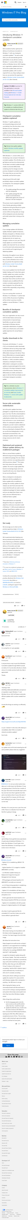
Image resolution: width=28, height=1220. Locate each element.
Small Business (4, 1155)
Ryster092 (8, 779)
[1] (14, 55)
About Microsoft (5, 1190)
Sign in (8, 1045)
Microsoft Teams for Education (7, 1118)
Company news (5, 1192)
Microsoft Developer (6, 1165)
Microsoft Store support (6, 1093)
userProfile (11, 615)
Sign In (24, 2)
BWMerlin (5, 784)
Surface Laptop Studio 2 (6, 1068)
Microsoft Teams (5, 1150)
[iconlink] (5, 621)
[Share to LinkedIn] (6, 1056)
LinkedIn (5, 584)
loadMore (4, 1027)
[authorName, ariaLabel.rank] (5, 44)
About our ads (16, 1216)
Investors (3, 1197)
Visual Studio (4, 1180)
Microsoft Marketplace (6, 1175)
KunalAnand (8, 656)
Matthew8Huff (9, 631)
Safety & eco (4, 1216)
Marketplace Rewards (6, 1178)
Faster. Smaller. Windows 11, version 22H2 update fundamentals (13, 395)
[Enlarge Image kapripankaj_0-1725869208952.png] (14, 762)
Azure (3, 1162)
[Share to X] (11, 1056)
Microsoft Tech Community (7, 1172)
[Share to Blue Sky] (16, 1056)
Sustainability (4, 1205)
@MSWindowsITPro (8, 582)
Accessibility (4, 1202)
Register (19, 2)
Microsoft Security (5, 1140)
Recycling (10, 1216)
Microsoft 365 (4, 1145)
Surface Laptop (4, 1066)
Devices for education (6, 1115)
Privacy (16, 1212)
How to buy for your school (7, 1123)
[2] (17, 461)
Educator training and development (8, 1125)
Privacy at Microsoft (5, 1195)
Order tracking (4, 1098)
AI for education (5, 1130)
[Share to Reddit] (14, 1056)
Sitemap (3, 1212)
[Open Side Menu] (2, 2)
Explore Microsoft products (7, 1078)
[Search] (15, 2)
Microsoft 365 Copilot (6, 1153)
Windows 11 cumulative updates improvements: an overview (14, 390)
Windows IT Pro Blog (7, 6)
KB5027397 (14, 571)
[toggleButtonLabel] (26, 7)
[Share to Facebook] (9, 1056)
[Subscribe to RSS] (19, 1056)
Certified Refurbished (6, 1101)
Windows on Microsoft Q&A (10, 587)
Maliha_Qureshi (11, 43)
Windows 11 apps (5, 1081)
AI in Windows (4, 1076)
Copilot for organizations (6, 1071)
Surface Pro (4, 1063)
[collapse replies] (14, 630)
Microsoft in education (6, 1113)
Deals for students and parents (8, 1128)
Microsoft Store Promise (6, 1103)
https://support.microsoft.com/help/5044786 (14, 721)
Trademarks (18, 1214)
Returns (3, 1096)
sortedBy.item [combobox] (21, 627)
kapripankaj (8, 743)
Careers (3, 1187)
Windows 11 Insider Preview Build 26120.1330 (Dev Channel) (13, 95)
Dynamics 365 (4, 1143)
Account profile (5, 1088)
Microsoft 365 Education (6, 1120)
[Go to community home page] (5, 2)
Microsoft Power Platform (6, 1148)
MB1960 (7, 683)
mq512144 (8, 832)
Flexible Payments (5, 1106)
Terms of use (12, 1214)
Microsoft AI (4, 1138)
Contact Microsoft (10, 1212)
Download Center (5, 1091)
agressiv (9, 926)
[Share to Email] (22, 1056)
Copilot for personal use (6, 1073)
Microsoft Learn (5, 1167)
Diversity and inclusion (6, 1200)
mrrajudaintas (9, 820)
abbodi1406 (8, 717)
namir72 (7, 643)
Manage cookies (5, 1214)
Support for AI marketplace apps (8, 1170)
